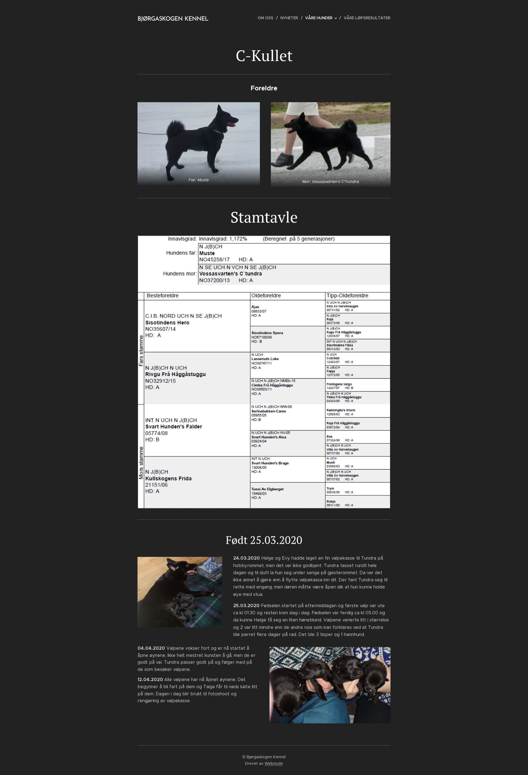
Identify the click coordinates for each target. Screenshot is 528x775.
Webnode (274, 763)
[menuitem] (267, 18)
